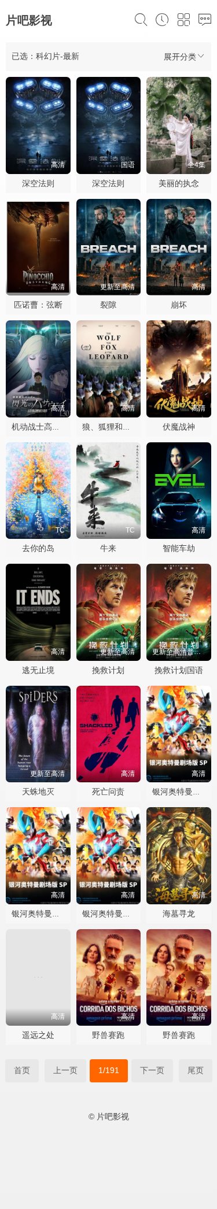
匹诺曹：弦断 (38, 304)
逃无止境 (38, 670)
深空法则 (38, 183)
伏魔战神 (179, 426)
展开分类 (180, 56)
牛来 (108, 548)
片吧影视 (29, 20)
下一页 (152, 1070)
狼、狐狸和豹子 (110, 426)
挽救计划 (108, 670)
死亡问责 (108, 791)
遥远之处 (38, 1035)
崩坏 (179, 304)
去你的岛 (38, 548)
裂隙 (108, 304)
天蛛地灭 (38, 791)
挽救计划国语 (179, 670)
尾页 (195, 1070)
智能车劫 (179, 548)
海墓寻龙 (179, 913)
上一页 (65, 1070)
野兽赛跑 (108, 1035)
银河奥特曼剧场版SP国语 (57, 913)
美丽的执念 (179, 183)
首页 (22, 1070)
